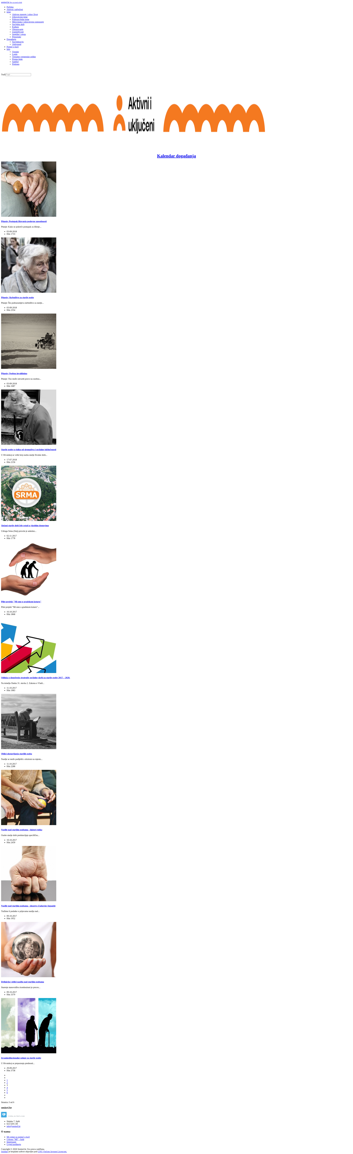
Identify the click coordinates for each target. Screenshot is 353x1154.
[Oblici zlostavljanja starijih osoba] (28, 748)
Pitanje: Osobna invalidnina (14, 373)
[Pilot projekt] (28, 596)
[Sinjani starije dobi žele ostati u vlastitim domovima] (28, 520)
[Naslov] (133, 144)
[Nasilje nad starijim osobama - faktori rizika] (28, 824)
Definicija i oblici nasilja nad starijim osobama (22, 982)
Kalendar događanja (176, 155)
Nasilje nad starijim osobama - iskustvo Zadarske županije (28, 906)
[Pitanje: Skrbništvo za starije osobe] (28, 292)
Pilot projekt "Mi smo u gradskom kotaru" (21, 601)
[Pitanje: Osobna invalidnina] (28, 368)
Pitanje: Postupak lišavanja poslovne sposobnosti (24, 221)
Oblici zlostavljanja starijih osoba (16, 754)
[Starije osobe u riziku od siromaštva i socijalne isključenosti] (28, 444)
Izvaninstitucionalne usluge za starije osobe (21, 1058)
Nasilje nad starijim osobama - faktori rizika (21, 830)
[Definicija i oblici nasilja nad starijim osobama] (28, 976)
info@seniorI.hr (13, 1126)
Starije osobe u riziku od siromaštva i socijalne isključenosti (28, 449)
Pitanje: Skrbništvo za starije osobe (17, 297)
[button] (9, 12)
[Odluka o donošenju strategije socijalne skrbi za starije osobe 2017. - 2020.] (28, 672)
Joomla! (4, 1151)
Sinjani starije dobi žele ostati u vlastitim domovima (25, 525)
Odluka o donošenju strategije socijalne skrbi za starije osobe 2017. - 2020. (35, 677)
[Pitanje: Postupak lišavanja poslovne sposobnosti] (28, 216)
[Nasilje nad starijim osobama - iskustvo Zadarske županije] (28, 900)
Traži (3, 74)
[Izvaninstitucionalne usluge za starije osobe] (28, 1052)
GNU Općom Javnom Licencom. (52, 1151)
